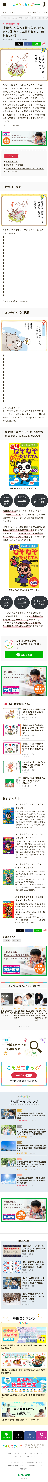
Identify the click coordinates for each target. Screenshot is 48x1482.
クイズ (7, 940)
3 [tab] (23, 1026)
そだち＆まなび (34, 12)
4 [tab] (24, 1026)
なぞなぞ (17, 940)
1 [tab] (19, 1026)
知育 (18, 24)
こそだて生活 (17, 1456)
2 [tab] (21, 1026)
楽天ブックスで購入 (22, 500)
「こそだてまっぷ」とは (15, 1462)
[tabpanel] (24, 1006)
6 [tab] (28, 1026)
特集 (4, 12)
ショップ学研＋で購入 (39, 500)
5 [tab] (26, 1026)
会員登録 (23, 1075)
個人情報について (34, 1466)
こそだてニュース (17, 12)
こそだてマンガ (30, 1456)
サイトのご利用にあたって (16, 1466)
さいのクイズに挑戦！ (15, 165)
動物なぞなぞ (12, 161)
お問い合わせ (24, 1469)
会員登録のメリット (33, 1462)
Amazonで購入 (6, 500)
